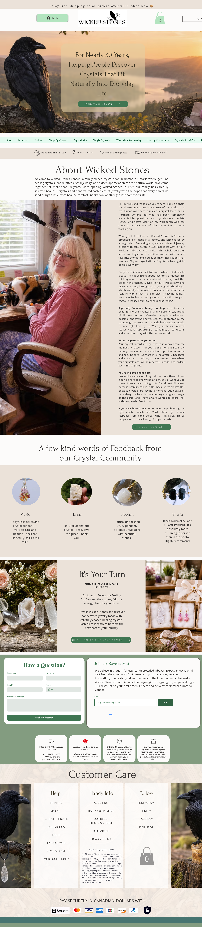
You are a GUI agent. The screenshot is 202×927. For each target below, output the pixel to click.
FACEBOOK (146, 819)
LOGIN (56, 835)
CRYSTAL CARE (56, 851)
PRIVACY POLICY (100, 839)
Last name (50, 673)
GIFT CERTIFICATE (56, 819)
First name (12, 673)
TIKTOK (146, 811)
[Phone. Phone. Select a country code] (50, 689)
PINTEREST (146, 827)
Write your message (15, 696)
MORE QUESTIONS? (56, 859)
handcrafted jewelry (94, 616)
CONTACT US (56, 827)
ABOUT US (101, 803)
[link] (160, 18)
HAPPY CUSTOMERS (101, 811)
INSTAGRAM (146, 803)
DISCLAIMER (101, 831)
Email (10, 685)
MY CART (56, 811)
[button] (146, 856)
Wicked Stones (98, 612)
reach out (142, 412)
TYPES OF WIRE (56, 843)
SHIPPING (56, 803)
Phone (48, 685)
